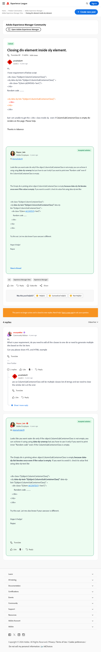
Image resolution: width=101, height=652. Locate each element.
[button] (86, 12)
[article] (50, 351)
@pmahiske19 (17, 159)
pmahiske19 (18, 61)
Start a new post (68, 312)
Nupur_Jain (20, 152)
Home (4, 11)
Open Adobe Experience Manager (25, 29)
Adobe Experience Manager (33, 11)
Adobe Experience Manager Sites (12, 13)
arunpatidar (17, 332)
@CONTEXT (29, 211)
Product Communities (15, 11)
